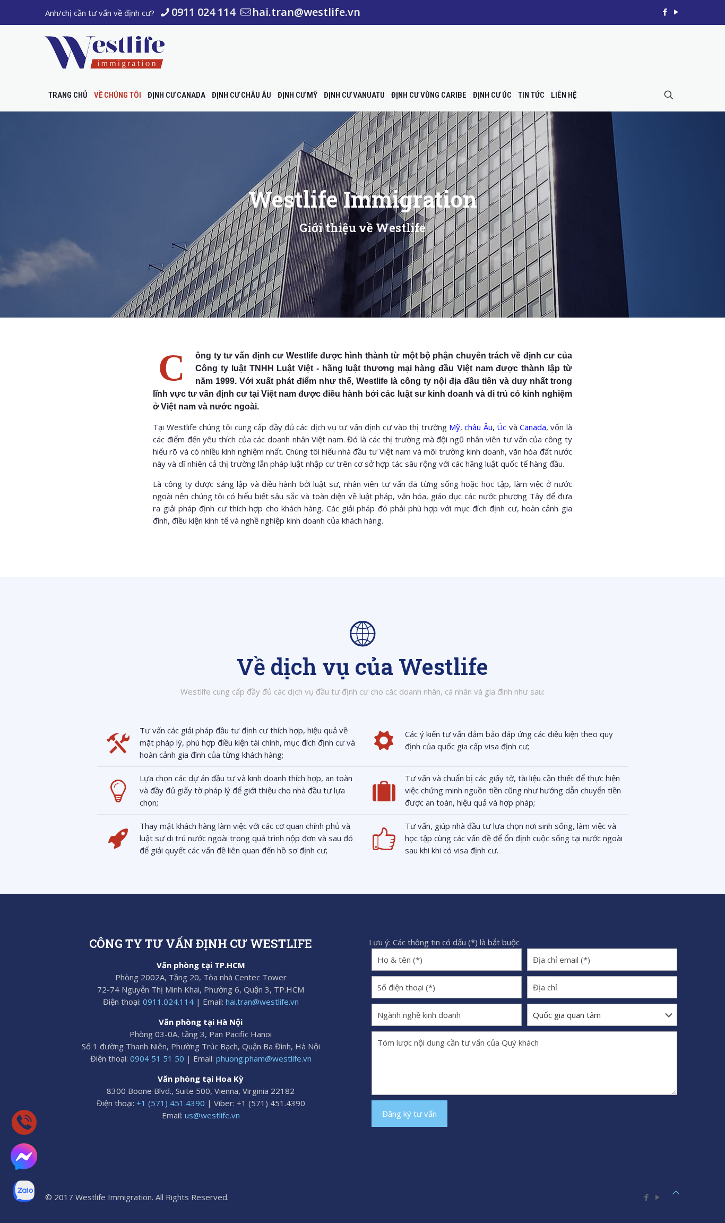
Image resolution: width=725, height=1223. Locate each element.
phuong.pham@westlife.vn (264, 1058)
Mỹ (454, 427)
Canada (533, 427)
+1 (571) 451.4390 (170, 1103)
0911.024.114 (168, 1001)
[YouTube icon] (676, 11)
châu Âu (478, 427)
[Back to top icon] (676, 1192)
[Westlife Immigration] (105, 52)
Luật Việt (295, 368)
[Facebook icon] (665, 11)
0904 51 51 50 (157, 1058)
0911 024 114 (203, 12)
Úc (501, 427)
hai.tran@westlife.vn (306, 12)
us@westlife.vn (212, 1115)
